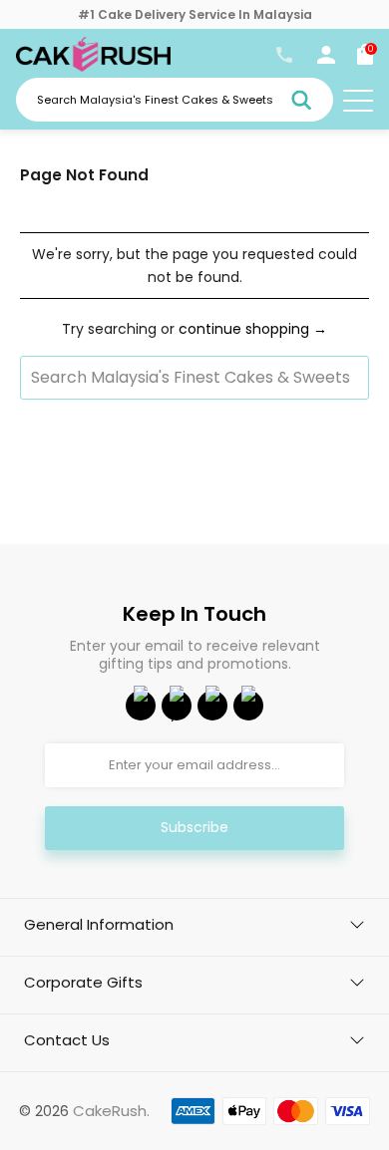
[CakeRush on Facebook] (141, 705)
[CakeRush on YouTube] (177, 705)
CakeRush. (111, 1110)
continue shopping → (253, 329)
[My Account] (326, 59)
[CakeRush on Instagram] (212, 705)
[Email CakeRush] (248, 705)
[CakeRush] (93, 67)
